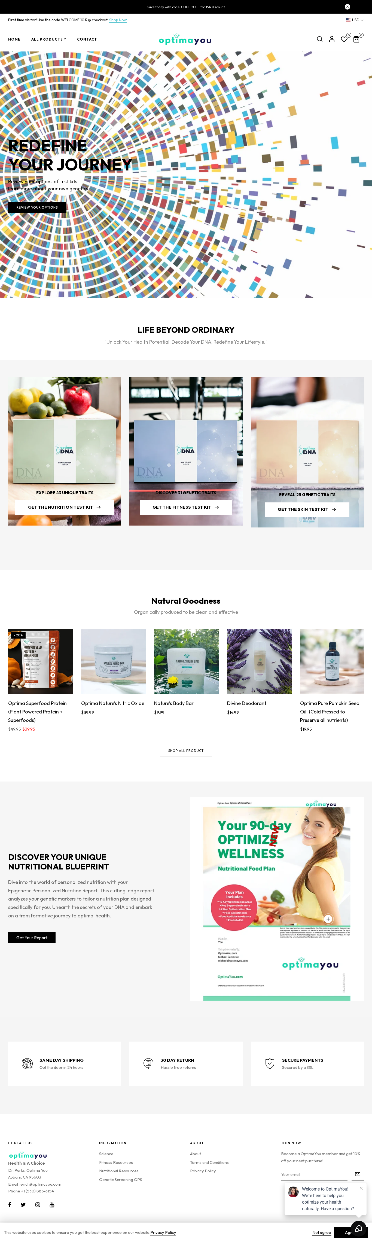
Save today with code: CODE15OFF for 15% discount (186, 7)
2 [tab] (186, 287)
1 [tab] (180, 287)
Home (14, 39)
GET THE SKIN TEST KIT (303, 509)
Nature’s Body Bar (174, 703)
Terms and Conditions (209, 1162)
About (195, 1153)
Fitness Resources (116, 1162)
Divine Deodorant (246, 703)
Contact (87, 39)
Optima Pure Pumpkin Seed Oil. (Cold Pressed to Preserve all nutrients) (329, 711)
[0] (344, 40)
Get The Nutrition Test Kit (60, 507)
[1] (328, 919)
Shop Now (118, 19)
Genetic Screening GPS (120, 1179)
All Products (47, 39)
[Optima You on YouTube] (52, 1204)
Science (106, 1153)
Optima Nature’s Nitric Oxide (112, 703)
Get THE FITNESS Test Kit (182, 507)
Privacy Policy (203, 1170)
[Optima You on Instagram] (37, 1204)
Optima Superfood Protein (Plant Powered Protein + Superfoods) (37, 711)
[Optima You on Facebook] (9, 1204)
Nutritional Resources (119, 1170)
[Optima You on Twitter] (23, 1204)
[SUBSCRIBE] (358, 1174)
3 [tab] (192, 287)
